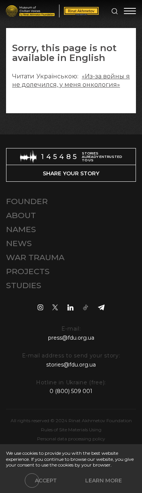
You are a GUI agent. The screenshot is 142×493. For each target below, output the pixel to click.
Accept (46, 480)
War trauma (35, 257)
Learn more (103, 480)
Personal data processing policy (71, 439)
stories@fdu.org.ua (71, 364)
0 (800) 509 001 (71, 391)
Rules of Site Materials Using (71, 429)
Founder (27, 201)
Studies (23, 285)
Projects (28, 271)
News (19, 243)
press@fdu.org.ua (71, 337)
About (21, 215)
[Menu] (130, 11)
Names (21, 229)
